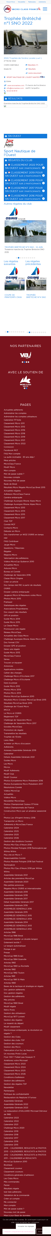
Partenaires (32, 2)
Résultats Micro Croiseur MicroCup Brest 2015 (25, 700)
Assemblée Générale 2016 (16, 905)
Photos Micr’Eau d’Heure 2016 (18, 845)
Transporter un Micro (13, 821)
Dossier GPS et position (15, 646)
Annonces (8, 666)
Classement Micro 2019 (14, 437)
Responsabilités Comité (15, 858)
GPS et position (11, 615)
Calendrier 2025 (11, 831)
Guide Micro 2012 (12, 686)
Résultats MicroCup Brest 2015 (18, 703)
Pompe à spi (9, 949)
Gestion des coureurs (13, 1043)
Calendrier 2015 (11, 1145)
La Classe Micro (11, 625)
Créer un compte (12, 1199)
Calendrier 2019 (11, 1131)
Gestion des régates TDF (15, 1084)
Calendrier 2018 (11, 1134)
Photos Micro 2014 (12, 693)
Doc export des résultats (15, 612)
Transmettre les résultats (15, 733)
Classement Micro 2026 (15, 1074)
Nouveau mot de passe (14, 1212)
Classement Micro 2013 (14, 508)
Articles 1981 (9, 976)
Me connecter (10, 1202)
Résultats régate (11, 1188)
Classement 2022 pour (26, 164)
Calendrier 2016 (11, 1141)
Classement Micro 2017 (14, 518)
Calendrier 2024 (11, 828)
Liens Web (8, 740)
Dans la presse (10, 683)
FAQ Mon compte (12, 454)
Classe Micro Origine (13, 578)
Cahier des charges (13, 673)
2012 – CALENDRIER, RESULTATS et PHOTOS (25, 1155)
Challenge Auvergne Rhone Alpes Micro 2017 (25, 639)
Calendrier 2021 (11, 1124)
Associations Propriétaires (16, 609)
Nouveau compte (12, 477)
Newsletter (21, 2)
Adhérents (42, 2)
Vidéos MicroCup (12, 791)
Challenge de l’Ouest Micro (16, 706)
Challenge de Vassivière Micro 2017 (20, 723)
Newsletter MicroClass (14, 801)
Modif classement (12, 1027)
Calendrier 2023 (11, 1118)
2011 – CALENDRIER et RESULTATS (20, 1158)
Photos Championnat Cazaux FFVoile (21, 804)
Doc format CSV (11, 642)
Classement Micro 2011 (14, 423)
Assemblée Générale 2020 (16, 882)
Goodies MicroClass (13, 727)
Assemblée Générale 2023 (16, 1108)
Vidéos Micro (10, 797)
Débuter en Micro (12, 531)
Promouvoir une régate (14, 629)
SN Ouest (14, 136)
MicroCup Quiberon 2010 (15, 1161)
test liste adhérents (12, 1192)
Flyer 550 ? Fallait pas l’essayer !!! (19, 1057)
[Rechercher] (38, 9)
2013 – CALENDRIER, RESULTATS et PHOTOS (25, 1151)
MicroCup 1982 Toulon (14, 973)
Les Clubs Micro (11, 1178)
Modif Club (9, 774)
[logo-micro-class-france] (21, 9)
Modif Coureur (10, 777)
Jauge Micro (9, 545)
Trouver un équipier (13, 663)
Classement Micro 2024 (15, 1067)
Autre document (34, 73)
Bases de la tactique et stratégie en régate (23, 986)
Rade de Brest (10, 484)
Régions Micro (10, 555)
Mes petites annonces (14, 885)
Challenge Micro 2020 (14, 1128)
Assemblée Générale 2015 (16, 912)
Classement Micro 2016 (14, 430)
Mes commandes (11, 1182)
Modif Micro (9, 467)
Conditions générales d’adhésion (19, 1175)
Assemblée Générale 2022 (16, 1104)
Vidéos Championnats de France (19, 808)
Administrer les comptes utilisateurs (20, 416)
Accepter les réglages (26, 1226)
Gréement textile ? (12, 942)
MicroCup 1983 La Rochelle (16, 966)
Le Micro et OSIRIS (12, 713)
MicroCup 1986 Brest (13, 936)
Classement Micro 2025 (15, 1070)
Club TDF (8, 521)
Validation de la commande (16, 1195)
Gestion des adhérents (14, 996)
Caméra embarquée (13, 497)
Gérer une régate (12, 649)
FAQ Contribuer (11, 541)
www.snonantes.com (15, 85)
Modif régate (10, 1006)
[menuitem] (10, 1)
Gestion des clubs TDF (14, 1040)
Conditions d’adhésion (14, 1077)
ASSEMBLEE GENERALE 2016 (18, 909)
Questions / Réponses (14, 548)
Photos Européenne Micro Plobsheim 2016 (23, 781)
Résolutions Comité (13, 787)
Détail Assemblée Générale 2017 (19, 902)
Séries (6, 659)
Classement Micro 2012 (14, 427)
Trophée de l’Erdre (12, 737)
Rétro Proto (9, 1010)
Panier (7, 1185)
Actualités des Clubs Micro (16, 636)
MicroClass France (12, 464)
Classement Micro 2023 (15, 1064)
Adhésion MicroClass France (17, 494)
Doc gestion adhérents (14, 990)
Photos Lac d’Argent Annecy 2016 (19, 818)
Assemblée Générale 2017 (16, 899)
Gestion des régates (13, 1020)
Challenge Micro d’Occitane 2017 (19, 676)
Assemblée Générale (13, 1101)
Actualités (8, 794)
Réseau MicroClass (12, 632)
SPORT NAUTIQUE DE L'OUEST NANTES (23, 77)
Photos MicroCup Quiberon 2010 (19, 696)
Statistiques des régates (15, 605)
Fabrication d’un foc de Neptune (19, 1050)
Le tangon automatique (15, 946)
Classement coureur (13, 1168)
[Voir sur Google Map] (5, 93)
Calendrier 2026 (11, 838)
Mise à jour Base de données (17, 1215)
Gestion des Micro (12, 1047)
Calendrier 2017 (11, 1138)
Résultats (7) (33, 65)
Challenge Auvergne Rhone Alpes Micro (22, 501)
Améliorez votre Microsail (16, 1060)
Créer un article (11, 582)
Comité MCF (9, 524)
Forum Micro (11, 2)
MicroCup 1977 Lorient (14, 1017)
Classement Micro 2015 (14, 514)
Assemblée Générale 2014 (16, 922)
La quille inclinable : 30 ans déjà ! (19, 457)
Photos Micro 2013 (12, 690)
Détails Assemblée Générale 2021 (19, 757)
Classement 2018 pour (26, 180)
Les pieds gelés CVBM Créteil (34, 296)
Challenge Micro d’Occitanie (17, 679)
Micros (7, 767)
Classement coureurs (13, 1172)
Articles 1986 (10, 932)
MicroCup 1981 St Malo (14, 979)
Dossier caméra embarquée (16, 592)
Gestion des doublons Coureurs (18, 841)
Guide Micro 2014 (12, 619)
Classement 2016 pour (26, 195)
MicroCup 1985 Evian (13, 956)
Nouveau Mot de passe (14, 481)
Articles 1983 (10, 963)
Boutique (8, 1165)
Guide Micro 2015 (12, 622)
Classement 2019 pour (26, 172)
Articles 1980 (10, 983)
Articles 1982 (10, 969)
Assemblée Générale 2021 (16, 875)
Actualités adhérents (13, 410)
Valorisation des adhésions (16, 558)
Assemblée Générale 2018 (16, 895)
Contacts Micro (11, 528)
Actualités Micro (11, 565)
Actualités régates (12, 491)
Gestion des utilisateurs (14, 1013)
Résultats (32, 69)
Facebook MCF (11, 450)
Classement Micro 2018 (14, 433)
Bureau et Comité (12, 572)
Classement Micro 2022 (15, 443)
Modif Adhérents (11, 770)
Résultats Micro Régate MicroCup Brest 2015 (24, 487)
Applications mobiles (13, 669)
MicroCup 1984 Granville (15, 959)
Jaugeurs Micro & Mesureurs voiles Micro (22, 595)
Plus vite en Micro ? (13, 855)
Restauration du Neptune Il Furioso (20, 1097)
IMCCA (7, 710)
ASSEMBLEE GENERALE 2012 (18, 929)
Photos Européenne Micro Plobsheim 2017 (23, 784)
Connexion (9, 447)
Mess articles (10, 460)
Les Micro (8, 764)
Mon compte (10, 470)
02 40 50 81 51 (12, 91)
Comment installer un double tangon (21, 939)
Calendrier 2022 (11, 1121)
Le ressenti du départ (14, 1023)
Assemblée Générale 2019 (16, 892)
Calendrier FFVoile (12, 420)
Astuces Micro (10, 568)
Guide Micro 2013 (12, 652)
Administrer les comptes (15, 413)
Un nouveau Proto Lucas (15, 1054)
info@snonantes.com (15, 88)
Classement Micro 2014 (14, 511)
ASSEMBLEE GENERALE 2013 (18, 926)
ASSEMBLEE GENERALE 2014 (18, 919)
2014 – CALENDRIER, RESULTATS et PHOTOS (25, 1148)
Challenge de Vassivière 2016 (17, 575)
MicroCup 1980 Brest (13, 1003)
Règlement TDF (11, 717)
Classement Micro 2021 (14, 440)
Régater (7, 551)
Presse (7, 952)
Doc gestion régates (13, 993)
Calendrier (8, 754)
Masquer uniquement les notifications (19, 1232)
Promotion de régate (13, 730)
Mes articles (9, 1000)
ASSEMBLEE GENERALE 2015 (18, 915)
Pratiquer (8, 602)
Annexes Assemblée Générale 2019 (20, 750)
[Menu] (43, 9)
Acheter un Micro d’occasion (17, 743)
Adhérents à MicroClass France (18, 824)
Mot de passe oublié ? (14, 474)
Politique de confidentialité (16, 1094)
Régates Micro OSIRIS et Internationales (22, 888)
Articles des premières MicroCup (19, 878)
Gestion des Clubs (12, 1037)
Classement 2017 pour (26, 188)
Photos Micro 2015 (12, 599)
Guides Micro (10, 760)
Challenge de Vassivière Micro (18, 720)
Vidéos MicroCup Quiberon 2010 (19, 561)
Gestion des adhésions (14, 1081)
